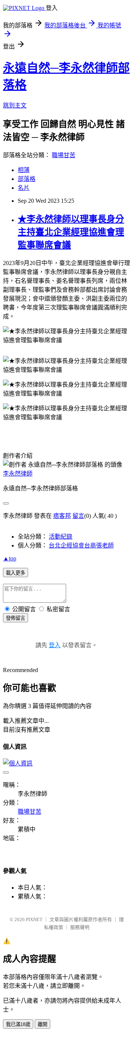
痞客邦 (62, 516)
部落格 (26, 179)
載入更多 (15, 573)
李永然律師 (18, 473)
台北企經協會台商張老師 (81, 545)
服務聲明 (79, 927)
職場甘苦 (63, 155)
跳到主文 (15, 105)
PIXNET (34, 919)
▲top (9, 558)
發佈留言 (15, 618)
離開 (42, 1024)
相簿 (24, 170)
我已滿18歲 (18, 1024)
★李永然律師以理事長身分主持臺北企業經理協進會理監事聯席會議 (71, 232)
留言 (78, 516)
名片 (24, 188)
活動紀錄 (60, 536)
